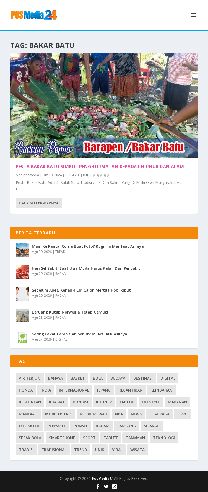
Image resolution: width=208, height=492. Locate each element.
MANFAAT (28, 413)
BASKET (78, 378)
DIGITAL (61, 339)
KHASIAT (57, 402)
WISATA (137, 449)
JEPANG (104, 390)
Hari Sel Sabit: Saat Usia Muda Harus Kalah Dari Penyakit (86, 268)
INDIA (46, 390)
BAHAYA (55, 378)
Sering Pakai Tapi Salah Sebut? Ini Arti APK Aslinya (79, 334)
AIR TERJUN (29, 378)
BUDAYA (117, 378)
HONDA (26, 390)
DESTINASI (143, 378)
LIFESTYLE (72, 175)
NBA (119, 413)
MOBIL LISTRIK (58, 413)
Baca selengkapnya (38, 203)
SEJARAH (152, 425)
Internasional (74, 390)
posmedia (31, 175)
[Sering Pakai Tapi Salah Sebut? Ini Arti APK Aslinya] (22, 337)
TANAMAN (135, 437)
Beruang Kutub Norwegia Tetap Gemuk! (70, 312)
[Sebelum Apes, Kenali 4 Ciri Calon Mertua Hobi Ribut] (22, 294)
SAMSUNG (126, 425)
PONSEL (81, 425)
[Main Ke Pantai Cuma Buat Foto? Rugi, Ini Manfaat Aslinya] (22, 250)
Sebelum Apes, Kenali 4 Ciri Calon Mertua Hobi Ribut (81, 290)
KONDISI (80, 402)
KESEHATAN (30, 402)
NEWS (136, 413)
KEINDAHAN (162, 390)
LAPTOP (127, 402)
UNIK (99, 449)
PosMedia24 (103, 478)
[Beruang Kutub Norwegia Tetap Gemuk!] (22, 315)
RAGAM (61, 273)
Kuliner (104, 402)
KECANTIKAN (131, 390)
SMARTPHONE (62, 437)
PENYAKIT (57, 425)
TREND (60, 251)
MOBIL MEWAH (93, 413)
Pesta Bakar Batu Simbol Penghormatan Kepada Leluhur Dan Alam (100, 167)
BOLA (98, 378)
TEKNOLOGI (164, 437)
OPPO (182, 413)
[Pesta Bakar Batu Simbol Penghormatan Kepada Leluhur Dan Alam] (103, 105)
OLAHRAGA (160, 413)
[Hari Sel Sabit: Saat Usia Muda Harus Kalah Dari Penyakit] (22, 272)
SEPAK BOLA (30, 437)
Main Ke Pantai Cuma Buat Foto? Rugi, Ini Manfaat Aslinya (88, 246)
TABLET (110, 437)
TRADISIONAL (53, 449)
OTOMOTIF (29, 425)
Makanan (177, 402)
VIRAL (117, 449)
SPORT (89, 437)
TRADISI (26, 449)
